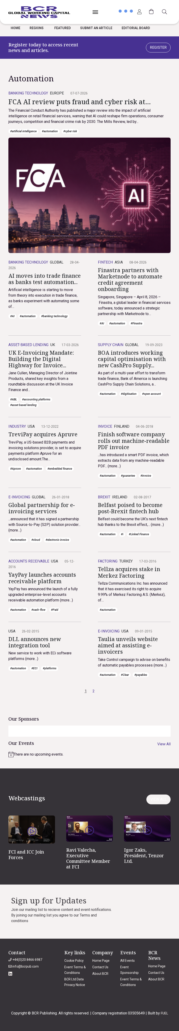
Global (56, 262)
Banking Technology (28, 93)
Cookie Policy (74, 960)
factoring (107, 561)
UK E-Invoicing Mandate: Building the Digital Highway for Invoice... (41, 359)
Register (158, 47)
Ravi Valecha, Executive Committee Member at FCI (88, 858)
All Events (127, 960)
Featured (62, 28)
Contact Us (100, 967)
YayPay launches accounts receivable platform (42, 578)
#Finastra (136, 323)
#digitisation (129, 394)
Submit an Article (96, 28)
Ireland (119, 497)
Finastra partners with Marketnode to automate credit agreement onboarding (130, 280)
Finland (121, 426)
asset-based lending (28, 345)
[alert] (89, 754)
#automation (50, 131)
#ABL (13, 399)
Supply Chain (110, 345)
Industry (17, 426)
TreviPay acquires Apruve (42, 434)
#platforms (49, 668)
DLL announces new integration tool (34, 642)
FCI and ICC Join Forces (26, 855)
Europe (57, 93)
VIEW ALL (158, 799)
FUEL (164, 1013)
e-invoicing (19, 497)
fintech (105, 262)
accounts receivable (28, 561)
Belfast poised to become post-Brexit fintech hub (130, 508)
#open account (151, 394)
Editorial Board (136, 28)
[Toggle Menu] (95, 12)
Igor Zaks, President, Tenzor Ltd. (144, 855)
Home (15, 28)
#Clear (125, 675)
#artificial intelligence (23, 131)
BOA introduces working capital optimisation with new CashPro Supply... (132, 359)
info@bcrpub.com (25, 966)
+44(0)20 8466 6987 (27, 960)
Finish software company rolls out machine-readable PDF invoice (133, 441)
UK (52, 345)
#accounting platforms (36, 399)
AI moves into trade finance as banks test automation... (44, 279)
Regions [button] (37, 28)
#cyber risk (70, 131)
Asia (119, 262)
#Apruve (15, 468)
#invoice (146, 475)
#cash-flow (38, 609)
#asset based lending (23, 405)
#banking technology (54, 316)
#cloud (35, 540)
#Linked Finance (139, 534)
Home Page (101, 960)
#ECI (34, 668)
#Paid (54, 609)
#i (122, 534)
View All (164, 744)
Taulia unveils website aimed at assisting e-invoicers (128, 645)
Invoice (105, 426)
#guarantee (128, 475)
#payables (140, 675)
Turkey (126, 561)
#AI (12, 316)
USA (31, 426)
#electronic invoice (57, 540)
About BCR (100, 973)
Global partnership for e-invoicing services (41, 508)
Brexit (104, 497)
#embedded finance (60, 468)
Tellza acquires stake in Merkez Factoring (129, 572)
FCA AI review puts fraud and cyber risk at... (79, 101)
